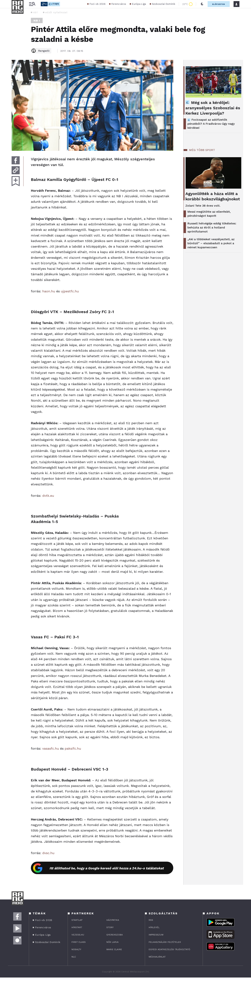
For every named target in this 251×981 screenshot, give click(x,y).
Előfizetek (218, 4)
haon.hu (48, 291)
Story (110, 927)
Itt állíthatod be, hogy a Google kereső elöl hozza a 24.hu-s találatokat (106, 868)
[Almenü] (32, 4)
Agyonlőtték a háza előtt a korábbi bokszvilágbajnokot (212, 196)
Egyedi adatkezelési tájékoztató (169, 949)
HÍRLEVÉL (154, 927)
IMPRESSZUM (156, 934)
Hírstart (76, 927)
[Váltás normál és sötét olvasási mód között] (202, 4)
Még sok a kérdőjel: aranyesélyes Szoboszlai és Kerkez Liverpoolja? (212, 108)
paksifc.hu (73, 748)
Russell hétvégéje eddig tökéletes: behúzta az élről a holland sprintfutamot (211, 227)
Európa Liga (139, 4)
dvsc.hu (48, 853)
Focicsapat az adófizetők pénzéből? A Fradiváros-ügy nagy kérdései (211, 123)
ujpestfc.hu (70, 291)
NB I (36, 20)
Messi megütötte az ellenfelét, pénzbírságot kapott (209, 213)
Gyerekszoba (114, 934)
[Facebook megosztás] (16, 160)
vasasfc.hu (50, 748)
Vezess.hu (77, 934)
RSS (151, 920)
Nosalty (76, 949)
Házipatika (112, 920)
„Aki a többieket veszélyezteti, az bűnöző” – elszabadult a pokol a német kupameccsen (210, 243)
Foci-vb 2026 (97, 4)
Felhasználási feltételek (165, 942)
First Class (78, 942)
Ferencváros (118, 4)
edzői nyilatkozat (56, 12)
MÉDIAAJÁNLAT (157, 956)
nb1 (35, 12)
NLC (73, 956)
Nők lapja (112, 942)
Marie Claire (114, 949)
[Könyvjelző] (16, 181)
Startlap (76, 920)
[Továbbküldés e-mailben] (16, 170)
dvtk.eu (48, 495)
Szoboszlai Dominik (163, 4)
